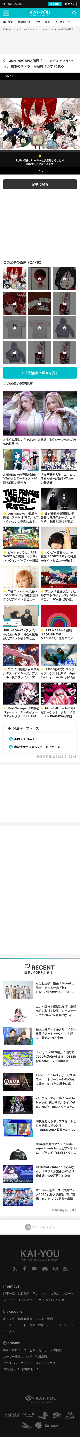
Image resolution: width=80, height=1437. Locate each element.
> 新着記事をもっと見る (63, 1210)
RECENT (42, 967)
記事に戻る (40, 184)
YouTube (34, 1268)
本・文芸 (9, 1318)
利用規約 (41, 1356)
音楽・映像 (37, 1325)
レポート (68, 1293)
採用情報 (28, 1369)
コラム (54, 1293)
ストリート (66, 1325)
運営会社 (9, 1369)
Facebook (24, 1268)
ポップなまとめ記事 (51, 1299)
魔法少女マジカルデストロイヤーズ (37, 747)
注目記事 (24, 1293)
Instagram (55, 1268)
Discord (45, 1268)
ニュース (43, 29)
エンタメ (9, 1331)
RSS (65, 1268)
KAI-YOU (7, 29)
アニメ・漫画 (44, 1318)
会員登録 (55, 4)
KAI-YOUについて (14, 1350)
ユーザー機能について (17, 1356)
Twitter (15, 1268)
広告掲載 (56, 1350)
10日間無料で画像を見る (40, 373)
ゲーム (51, 1325)
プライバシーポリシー (17, 1362)
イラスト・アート (25, 29)
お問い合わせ (38, 1350)
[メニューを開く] (6, 13)
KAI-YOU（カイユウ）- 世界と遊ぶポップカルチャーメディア (40, 13)
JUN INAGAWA (24, 739)
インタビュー (26, 1299)
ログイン (70, 4)
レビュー (9, 1299)
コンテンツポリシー (48, 1362)
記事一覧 (9, 1293)
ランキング (40, 1293)
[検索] (74, 13)
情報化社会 (25, 1318)
